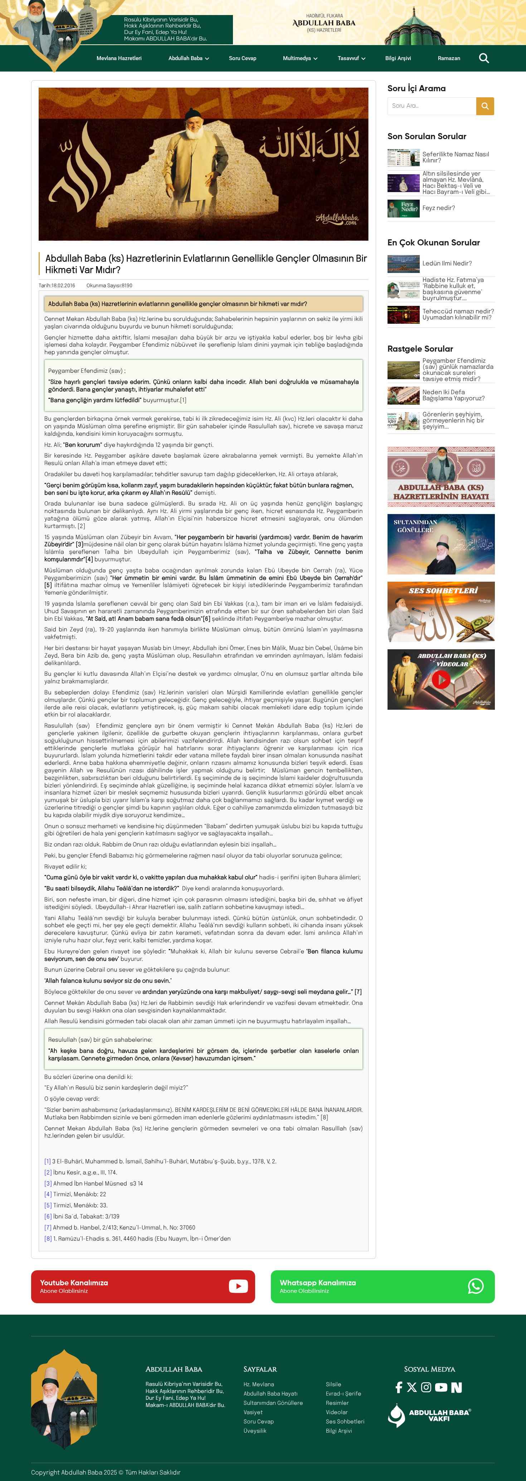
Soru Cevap (242, 58)
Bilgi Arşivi (398, 58)
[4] (48, 1194)
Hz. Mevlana (259, 1384)
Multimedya (297, 58)
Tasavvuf (348, 58)
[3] (48, 1183)
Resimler (337, 1403)
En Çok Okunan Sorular (434, 243)
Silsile (333, 1384)
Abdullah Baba (186, 58)
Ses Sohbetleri (345, 1421)
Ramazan (449, 58)
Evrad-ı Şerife (343, 1393)
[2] (48, 1172)
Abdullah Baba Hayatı (271, 1393)
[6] (48, 1216)
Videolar (337, 1412)
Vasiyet (253, 1412)
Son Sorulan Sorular (427, 136)
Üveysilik (255, 1430)
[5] (48, 1205)
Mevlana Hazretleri (119, 58)
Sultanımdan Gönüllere (273, 1403)
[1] (47, 1161)
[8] (48, 1238)
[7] (48, 1227)
